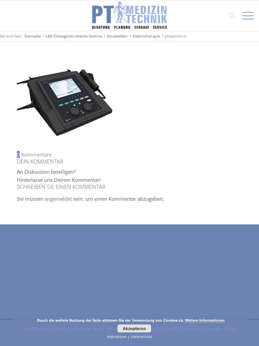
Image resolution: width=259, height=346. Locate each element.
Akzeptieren (134, 328)
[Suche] (228, 15)
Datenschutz (141, 336)
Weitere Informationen (205, 320)
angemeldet (58, 198)
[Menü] (244, 15)
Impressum (116, 336)
